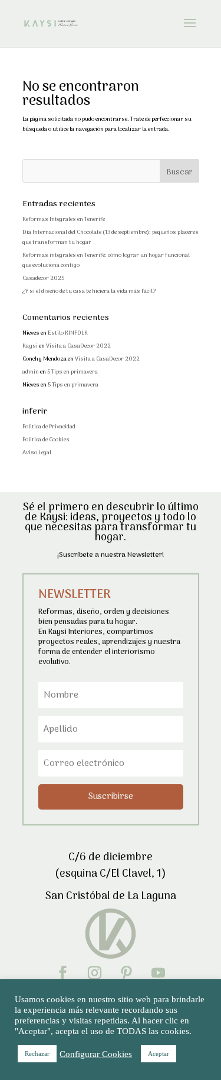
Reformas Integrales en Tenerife (63, 219)
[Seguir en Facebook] (63, 972)
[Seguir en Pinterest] (126, 972)
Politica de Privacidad (48, 427)
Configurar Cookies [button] (96, 1054)
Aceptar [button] (158, 1053)
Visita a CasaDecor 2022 (78, 346)
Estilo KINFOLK (68, 333)
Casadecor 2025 (43, 278)
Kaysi (30, 346)
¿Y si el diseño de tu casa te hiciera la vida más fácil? (89, 291)
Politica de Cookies (46, 440)
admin (30, 372)
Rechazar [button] (37, 1053)
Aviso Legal (36, 453)
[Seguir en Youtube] (158, 972)
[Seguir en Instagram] (94, 972)
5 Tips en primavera (72, 372)
